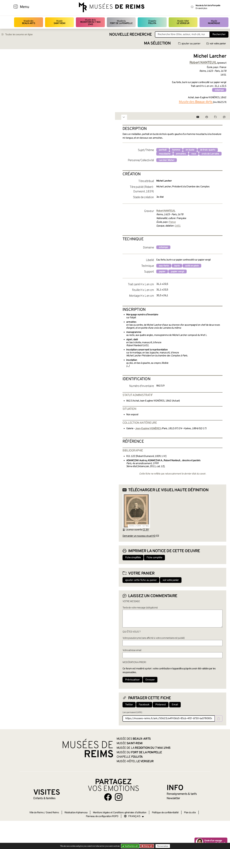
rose (193, 153)
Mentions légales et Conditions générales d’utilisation (119, 812)
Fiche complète (154, 557)
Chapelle (152, 22)
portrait (163, 149)
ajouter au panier (190, 43)
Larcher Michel (166, 160)
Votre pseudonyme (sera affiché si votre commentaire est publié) (154, 638)
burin (177, 265)
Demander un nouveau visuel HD (139, 536)
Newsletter (173, 798)
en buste (190, 149)
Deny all (147, 846)
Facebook (144, 704)
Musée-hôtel (183, 22)
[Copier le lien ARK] (218, 718)
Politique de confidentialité (165, 812)
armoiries (181, 153)
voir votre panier (218, 43)
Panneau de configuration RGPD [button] (102, 816)
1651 (178, 225)
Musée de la (90, 22)
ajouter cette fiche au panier (141, 580)
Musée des (28, 22)
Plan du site (190, 812)
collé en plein (192, 265)
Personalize (162, 846)
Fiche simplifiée (133, 557)
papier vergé (177, 271)
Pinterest (160, 704)
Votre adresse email (132, 650)
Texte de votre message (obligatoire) (140, 607)
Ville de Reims (36, 812)
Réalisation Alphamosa (75, 812)
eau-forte (164, 265)
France (172, 222)
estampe (219, 90)
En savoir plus (201, 8)
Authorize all (131, 846)
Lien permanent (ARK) (132, 712)
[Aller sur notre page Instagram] (118, 797)
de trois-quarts (207, 149)
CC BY (146, 529)
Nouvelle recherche (130, 34)
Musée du (121, 22)
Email (175, 704)
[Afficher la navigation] (15, 7)
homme (176, 149)
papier (162, 271)
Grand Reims (52, 812)
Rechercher (219, 34)
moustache (164, 153)
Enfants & (44, 798)
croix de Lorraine (210, 153)
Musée (59, 22)
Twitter (129, 704)
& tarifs (182, 794)
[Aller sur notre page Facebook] (108, 797)
